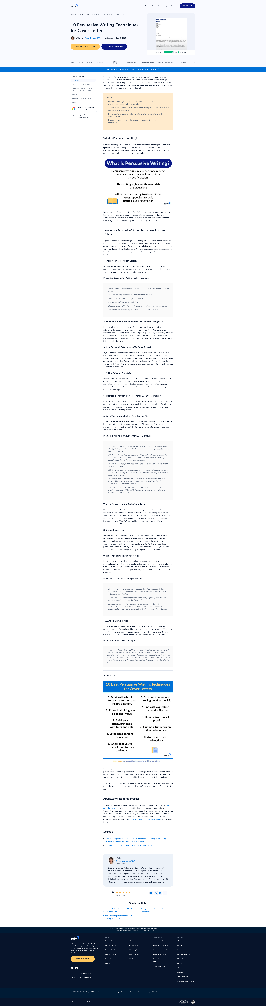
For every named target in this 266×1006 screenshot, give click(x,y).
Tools (123, 6)
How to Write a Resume (113, 959)
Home (73, 14)
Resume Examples (111, 954)
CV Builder (132, 941)
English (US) (90, 992)
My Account (187, 6)
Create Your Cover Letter (85, 46)
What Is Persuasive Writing (81, 84)
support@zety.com (84, 978)
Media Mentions (182, 959)
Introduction (76, 80)
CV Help (132, 959)
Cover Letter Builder (159, 941)
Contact (180, 950)
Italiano (132, 992)
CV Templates (133, 945)
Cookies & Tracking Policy (185, 981)
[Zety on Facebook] (72, 968)
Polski (140, 992)
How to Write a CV (135, 954)
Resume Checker (110, 950)
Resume (132, 6)
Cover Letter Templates (160, 945)
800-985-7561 (86, 973)
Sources (74, 102)
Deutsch (100, 992)
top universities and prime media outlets (144, 819)
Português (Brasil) (151, 992)
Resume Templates (111, 945)
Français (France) (120, 992)
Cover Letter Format (160, 954)
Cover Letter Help (159, 966)
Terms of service (182, 977)
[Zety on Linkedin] (76, 968)
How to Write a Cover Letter (160, 960)
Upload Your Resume (114, 46)
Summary (75, 94)
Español (109, 992)
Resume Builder (110, 941)
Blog (78, 14)
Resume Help (109, 963)
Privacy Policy (181, 972)
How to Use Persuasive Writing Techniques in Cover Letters (82, 89)
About (173, 6)
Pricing (179, 945)
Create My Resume (82, 959)
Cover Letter (149, 6)
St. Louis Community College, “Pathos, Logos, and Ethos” (129, 845)
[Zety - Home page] (74, 6)
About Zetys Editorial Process (82, 98)
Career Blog (162, 6)
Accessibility (181, 963)
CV (140, 6)
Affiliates (180, 968)
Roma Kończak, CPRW (93, 38)
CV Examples (133, 950)
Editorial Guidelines (183, 954)
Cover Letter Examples (160, 950)
